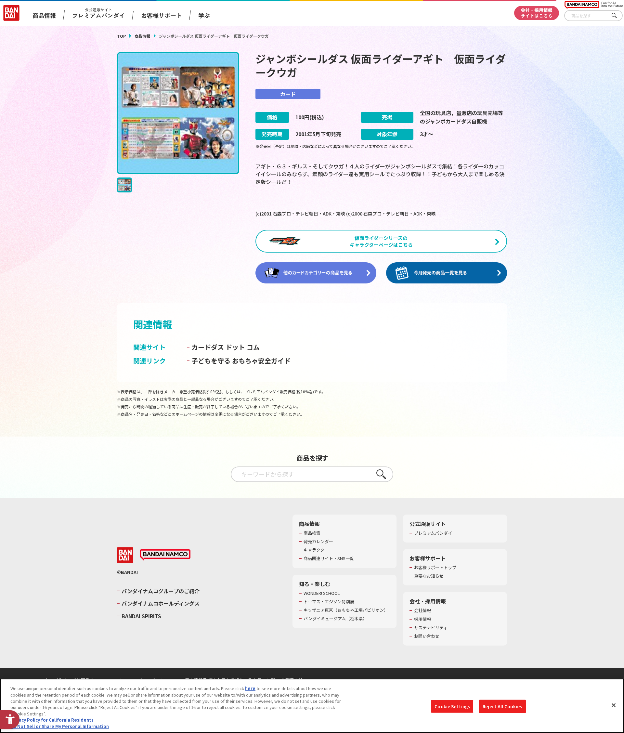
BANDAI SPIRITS (141, 616)
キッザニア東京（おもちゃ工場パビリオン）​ (346, 610)
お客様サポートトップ (435, 567)
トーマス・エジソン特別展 (329, 602)
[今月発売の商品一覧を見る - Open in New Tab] (446, 273)
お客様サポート (161, 15)
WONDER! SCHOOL (322, 593)
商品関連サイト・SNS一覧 (329, 558)
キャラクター (316, 550)
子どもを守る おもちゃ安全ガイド (241, 360)
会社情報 (422, 610)
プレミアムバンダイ (433, 533)
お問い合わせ (426, 636)
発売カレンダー (318, 541)
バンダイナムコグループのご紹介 (161, 591)
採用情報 (422, 619)
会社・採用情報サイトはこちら (536, 13)
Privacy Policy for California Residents (52, 720)
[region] (312, 706)
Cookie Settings (452, 706)
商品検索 (312, 533)
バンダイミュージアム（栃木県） (335, 619)
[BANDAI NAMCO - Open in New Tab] (165, 555)
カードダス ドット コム (225, 347)
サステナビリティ (431, 628)
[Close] (613, 705)
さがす (618, 15)
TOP (121, 36)
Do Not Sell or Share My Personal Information (59, 726)
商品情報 (142, 36)
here (250, 688)
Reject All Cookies (502, 706)
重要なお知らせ (429, 576)
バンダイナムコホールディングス (161, 603)
